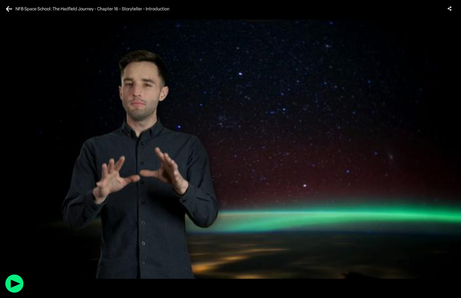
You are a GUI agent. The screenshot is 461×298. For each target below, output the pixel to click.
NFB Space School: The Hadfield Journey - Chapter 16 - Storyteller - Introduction (92, 8)
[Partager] (449, 8)
